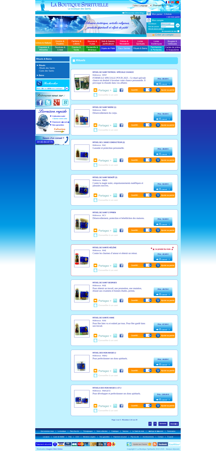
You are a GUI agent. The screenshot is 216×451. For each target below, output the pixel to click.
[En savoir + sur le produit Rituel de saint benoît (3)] (81, 196)
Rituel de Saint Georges (105, 283)
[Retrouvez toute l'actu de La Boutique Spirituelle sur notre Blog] (65, 105)
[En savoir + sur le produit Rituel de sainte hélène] (81, 266)
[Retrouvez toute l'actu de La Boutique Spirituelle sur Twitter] (48, 105)
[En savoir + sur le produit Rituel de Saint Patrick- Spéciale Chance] (81, 91)
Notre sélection (102, 431)
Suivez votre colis (60, 118)
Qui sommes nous (47, 431)
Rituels (42, 65)
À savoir (170, 437)
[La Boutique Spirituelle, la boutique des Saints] (108, 10)
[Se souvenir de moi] (178, 31)
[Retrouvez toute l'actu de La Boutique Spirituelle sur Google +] (56, 105)
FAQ (70, 437)
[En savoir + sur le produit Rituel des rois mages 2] (81, 371)
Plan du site (135, 437)
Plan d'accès (74, 431)
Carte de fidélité (58, 437)
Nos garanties (58, 125)
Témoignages (88, 431)
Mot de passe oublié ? (156, 29)
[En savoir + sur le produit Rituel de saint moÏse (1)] (81, 126)
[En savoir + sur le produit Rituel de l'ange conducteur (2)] (81, 161)
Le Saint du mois (138, 431)
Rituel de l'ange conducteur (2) (109, 142)
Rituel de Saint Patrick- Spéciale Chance (113, 72)
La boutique (62, 431)
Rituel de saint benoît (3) (105, 177)
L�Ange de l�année (155, 431)
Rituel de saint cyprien (104, 212)
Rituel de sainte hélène (104, 248)
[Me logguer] (178, 25)
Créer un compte (164, 34)
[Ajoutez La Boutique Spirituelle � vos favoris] (142, 445)
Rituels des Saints (47, 68)
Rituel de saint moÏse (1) (104, 107)
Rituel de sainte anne (103, 318)
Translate (175, 5)
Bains (41, 75)
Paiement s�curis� (61, 122)
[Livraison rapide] (52, 113)
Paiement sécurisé (120, 437)
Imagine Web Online (54, 449)
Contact (160, 437)
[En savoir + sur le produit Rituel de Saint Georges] (81, 301)
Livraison (46, 437)
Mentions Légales (89, 437)
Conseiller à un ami (108, 95)
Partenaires (171, 431)
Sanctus (125, 431)
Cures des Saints (46, 71)
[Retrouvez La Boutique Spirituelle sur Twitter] (174, 445)
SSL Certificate (188, 1)
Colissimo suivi (58, 116)
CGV (77, 437)
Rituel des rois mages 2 (104, 353)
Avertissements (148, 437)
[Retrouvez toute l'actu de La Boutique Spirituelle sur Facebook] (39, 105)
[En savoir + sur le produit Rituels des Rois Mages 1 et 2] (81, 407)
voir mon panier (174, 17)
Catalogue (115, 431)
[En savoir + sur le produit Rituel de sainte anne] (81, 336)
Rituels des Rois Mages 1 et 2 (107, 388)
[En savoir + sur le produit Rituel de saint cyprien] (81, 231)
